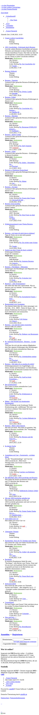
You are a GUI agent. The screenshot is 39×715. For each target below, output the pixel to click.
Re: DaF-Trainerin (25, 146)
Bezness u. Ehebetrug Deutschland (16, 170)
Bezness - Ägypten (11, 187)
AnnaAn (15, 263)
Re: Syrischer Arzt (25, 278)
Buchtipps (8, 559)
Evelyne (14, 398)
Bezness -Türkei (10, 97)
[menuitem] (13, 20)
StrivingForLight (17, 200)
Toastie (14, 66)
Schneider (25, 614)
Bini (13, 219)
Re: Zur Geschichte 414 (27, 64)
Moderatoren (18, 58)
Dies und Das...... (10, 617)
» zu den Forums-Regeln (9, 9)
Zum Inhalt (4, 13)
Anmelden (5, 634)
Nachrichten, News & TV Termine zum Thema (20, 541)
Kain (13, 280)
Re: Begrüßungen (25, 627)
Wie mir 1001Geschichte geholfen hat (17, 498)
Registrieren (17, 634)
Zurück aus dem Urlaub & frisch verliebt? (18, 250)
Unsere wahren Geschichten (14, 38)
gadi (13, 300)
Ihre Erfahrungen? (11, 384)
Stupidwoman (16, 515)
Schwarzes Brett (10, 584)
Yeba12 (14, 321)
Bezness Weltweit (11, 71)
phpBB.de (23, 694)
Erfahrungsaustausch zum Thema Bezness (19, 224)
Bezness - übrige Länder (13, 134)
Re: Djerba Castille (25, 92)
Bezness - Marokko (11, 116)
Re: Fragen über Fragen (27, 198)
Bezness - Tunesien (11, 80)
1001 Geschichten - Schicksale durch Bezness (20, 47)
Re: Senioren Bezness (26, 261)
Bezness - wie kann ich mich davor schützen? (20, 233)
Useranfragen (9, 602)
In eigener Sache (10, 446)
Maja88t (14, 93)
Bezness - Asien (10, 151)
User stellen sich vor (11, 519)
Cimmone (15, 148)
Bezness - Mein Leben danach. (15, 426)
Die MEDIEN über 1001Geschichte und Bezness (21, 478)
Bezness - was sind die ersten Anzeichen (18, 325)
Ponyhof (15, 166)
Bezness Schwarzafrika (12, 204)
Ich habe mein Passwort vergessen (25, 641)
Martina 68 (15, 112)
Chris (14, 494)
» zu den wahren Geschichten (10, 7)
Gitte (2, 674)
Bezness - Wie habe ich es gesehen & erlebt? (19, 364)
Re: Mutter (22, 181)
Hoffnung (15, 131)
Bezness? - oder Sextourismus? (15, 284)
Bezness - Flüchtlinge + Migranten (16, 267)
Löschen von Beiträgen (27, 472)
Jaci (13, 183)
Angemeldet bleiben (10, 644)
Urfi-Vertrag (23, 319)
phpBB (11, 689)
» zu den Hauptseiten (8, 5)
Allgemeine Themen (11, 531)
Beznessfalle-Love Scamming (15, 304)
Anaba (14, 474)
